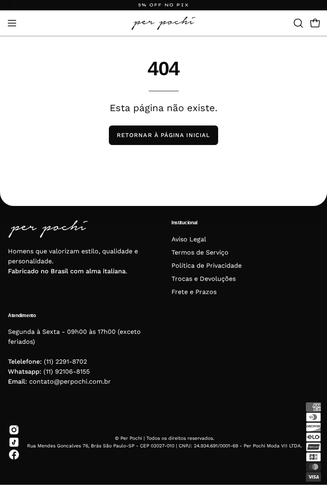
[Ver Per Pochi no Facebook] (12, 455)
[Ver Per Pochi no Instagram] (12, 430)
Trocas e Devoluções (203, 278)
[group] (163, 5)
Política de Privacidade (206, 265)
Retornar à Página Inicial (163, 135)
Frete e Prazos (194, 292)
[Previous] (9, 5)
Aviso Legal (188, 239)
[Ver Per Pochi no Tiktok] (12, 442)
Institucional (184, 222)
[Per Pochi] (163, 23)
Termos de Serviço (200, 252)
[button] (297, 23)
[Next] (317, 5)
